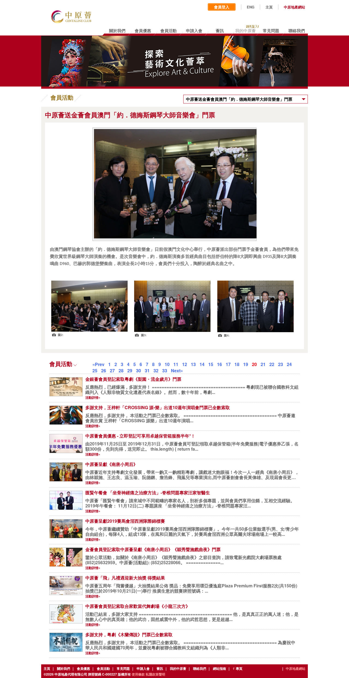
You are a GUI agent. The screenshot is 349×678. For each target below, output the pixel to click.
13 (193, 364)
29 (129, 370)
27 (112, 370)
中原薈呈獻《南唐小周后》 (111, 464)
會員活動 (103, 668)
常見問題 (123, 668)
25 (94, 370)
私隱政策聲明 (155, 674)
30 (138, 370)
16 (219, 364)
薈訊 (160, 668)
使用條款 (138, 674)
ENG (250, 7)
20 (254, 364)
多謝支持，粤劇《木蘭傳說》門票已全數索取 (129, 634)
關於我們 (63, 668)
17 (228, 364)
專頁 (239, 668)
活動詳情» (92, 397)
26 (103, 370)
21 (263, 364)
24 (289, 364)
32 (156, 370)
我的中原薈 (178, 668)
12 (184, 364)
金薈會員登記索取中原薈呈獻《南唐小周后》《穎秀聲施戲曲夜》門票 (153, 549)
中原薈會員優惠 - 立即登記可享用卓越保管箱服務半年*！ (140, 436)
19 (245, 364)
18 (236, 364)
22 (271, 364)
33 (164, 370)
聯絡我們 (199, 668)
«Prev (98, 364)
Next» (177, 370)
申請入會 (143, 668)
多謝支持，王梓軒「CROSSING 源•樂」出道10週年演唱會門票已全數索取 (157, 407)
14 (202, 364)
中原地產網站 (294, 7)
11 (175, 364)
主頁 (269, 7)
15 (210, 364)
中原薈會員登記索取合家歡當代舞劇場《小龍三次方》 (137, 606)
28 (121, 370)
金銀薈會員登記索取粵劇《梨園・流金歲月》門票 (133, 379)
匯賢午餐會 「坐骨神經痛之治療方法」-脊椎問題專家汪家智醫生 (147, 492)
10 (167, 364)
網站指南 (219, 668)
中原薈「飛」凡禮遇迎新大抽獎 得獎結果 (125, 578)
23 (280, 364)
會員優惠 (83, 668)
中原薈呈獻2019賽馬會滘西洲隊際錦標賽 (125, 521)
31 (147, 370)
